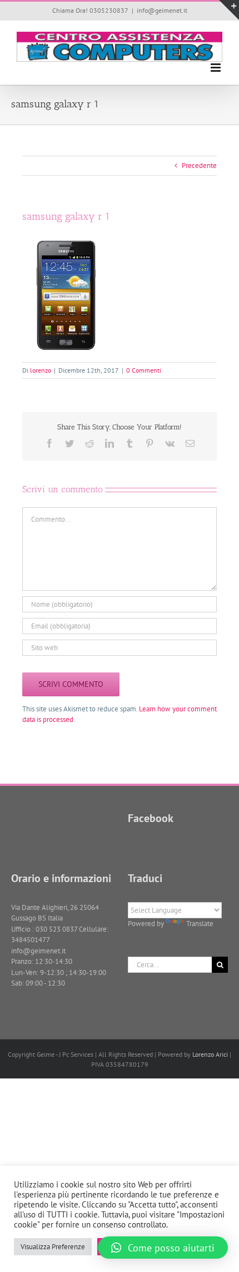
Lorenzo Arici (210, 1054)
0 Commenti (143, 370)
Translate (199, 923)
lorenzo (40, 370)
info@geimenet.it (162, 10)
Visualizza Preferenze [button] (53, 1246)
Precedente (199, 165)
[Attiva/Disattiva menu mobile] (216, 67)
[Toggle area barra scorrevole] (229, 10)
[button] (163, 1247)
